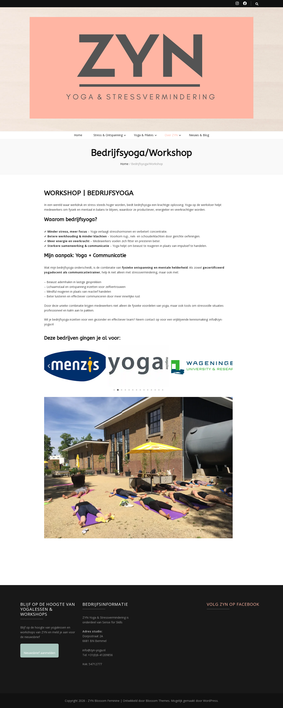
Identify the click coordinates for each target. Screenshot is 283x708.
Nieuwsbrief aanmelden (39, 653)
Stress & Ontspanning (108, 135)
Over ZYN (171, 135)
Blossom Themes (157, 701)
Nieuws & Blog (199, 135)
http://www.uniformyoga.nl (62, 555)
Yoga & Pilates (144, 135)
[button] (48, 366)
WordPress (210, 701)
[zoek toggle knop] (256, 3)
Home (78, 135)
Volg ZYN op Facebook (233, 604)
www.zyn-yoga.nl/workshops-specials (69, 546)
